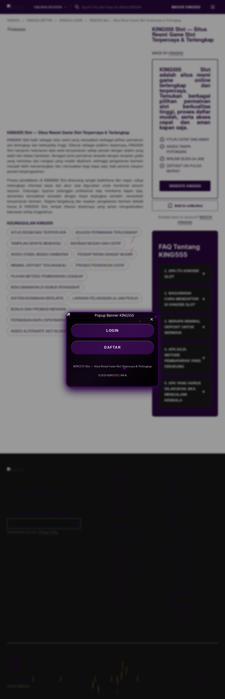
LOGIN (112, 330)
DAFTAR (112, 347)
